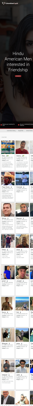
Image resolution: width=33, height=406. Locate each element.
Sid (17, 312)
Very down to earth (20, 257)
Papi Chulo (6, 187)
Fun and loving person (6, 162)
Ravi (3, 156)
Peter (4, 250)
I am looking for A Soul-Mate (22, 162)
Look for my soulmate (20, 224)
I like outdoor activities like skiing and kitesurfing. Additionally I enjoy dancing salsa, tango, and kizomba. (7, 196)
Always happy (5, 256)
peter (18, 343)
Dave (18, 250)
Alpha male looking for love (7, 224)
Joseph (19, 281)
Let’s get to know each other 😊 (8, 381)
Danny (18, 156)
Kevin (4, 312)
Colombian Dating (11, 130)
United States (29, 130)
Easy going (18, 256)
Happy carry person (6, 257)
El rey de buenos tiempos (7, 193)
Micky (4, 218)
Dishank (19, 187)
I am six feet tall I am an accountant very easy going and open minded (21, 227)
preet (4, 281)
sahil (18, 375)
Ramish (19, 218)
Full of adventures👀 (6, 382)
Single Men (20, 130)
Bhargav (5, 343)
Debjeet (4, 375)
